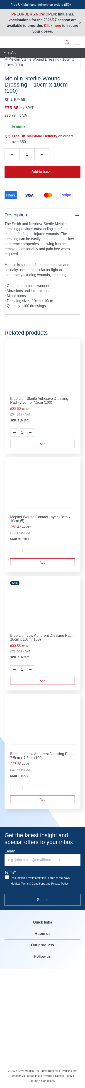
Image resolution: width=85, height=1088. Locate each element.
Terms (10, 872)
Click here (52, 26)
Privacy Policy (59, 883)
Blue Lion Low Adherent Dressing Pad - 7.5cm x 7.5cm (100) (42, 756)
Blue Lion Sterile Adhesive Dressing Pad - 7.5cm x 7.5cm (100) (39, 400)
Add (42, 444)
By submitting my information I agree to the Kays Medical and (40, 880)
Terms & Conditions (33, 883)
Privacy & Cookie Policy (57, 1076)
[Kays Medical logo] (39, 42)
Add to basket (42, 172)
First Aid (10, 52)
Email (10, 851)
